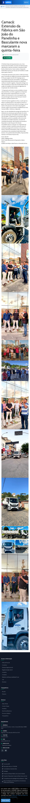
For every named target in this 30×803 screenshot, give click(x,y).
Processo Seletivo (6, 713)
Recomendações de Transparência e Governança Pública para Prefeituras (15, 781)
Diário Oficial (5, 703)
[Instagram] (2, 750)
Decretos (4, 682)
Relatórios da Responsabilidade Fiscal (10, 677)
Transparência (5, 715)
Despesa (4, 694)
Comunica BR (7, 764)
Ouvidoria (4, 708)
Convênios (4, 665)
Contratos (4, 674)
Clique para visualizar (6, 745)
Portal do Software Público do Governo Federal (14, 773)
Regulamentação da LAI (7, 670)
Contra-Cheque (5, 706)
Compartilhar (8, 57)
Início (3, 6)
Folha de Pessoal (6, 662)
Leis (3, 679)
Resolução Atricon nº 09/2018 (10, 766)
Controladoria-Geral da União (10, 768)
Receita (3, 691)
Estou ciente (5, 800)
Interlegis (6, 771)
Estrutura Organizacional (7, 667)
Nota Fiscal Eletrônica (7, 711)
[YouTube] (5, 750)
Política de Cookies (16, 795)
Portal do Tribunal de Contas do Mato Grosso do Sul (15, 776)
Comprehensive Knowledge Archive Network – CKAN (15, 778)
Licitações (4, 672)
